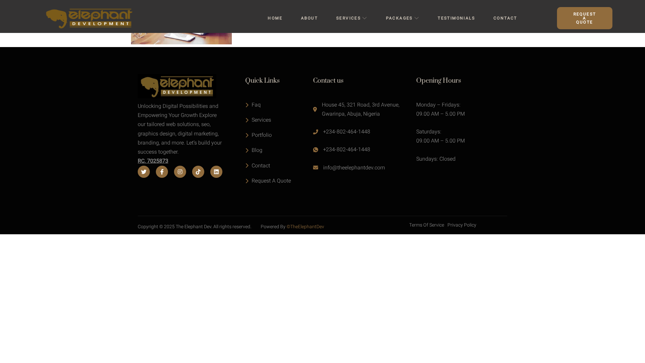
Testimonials (456, 18)
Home (275, 18)
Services (348, 18)
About (309, 18)
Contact (505, 18)
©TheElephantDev (305, 226)
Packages (399, 18)
